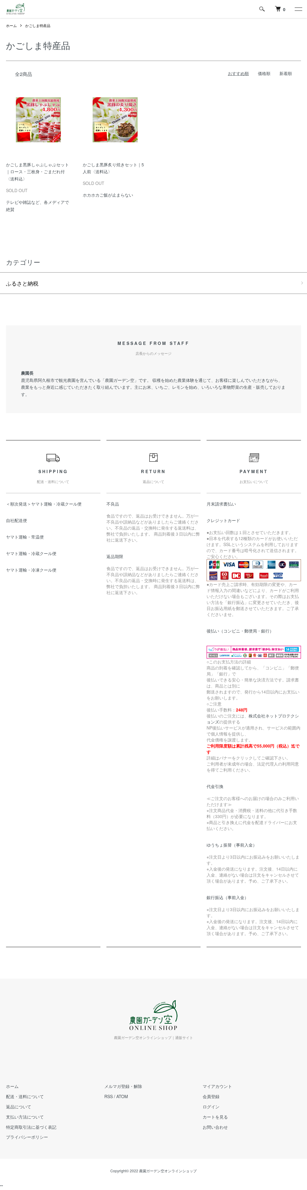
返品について (18, 1107)
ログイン (211, 1107)
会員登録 (211, 1096)
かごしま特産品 (37, 25)
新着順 (285, 73)
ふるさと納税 (22, 283)
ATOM (122, 1096)
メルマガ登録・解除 (123, 1086)
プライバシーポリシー (27, 1137)
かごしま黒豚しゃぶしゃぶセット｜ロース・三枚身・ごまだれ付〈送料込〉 (37, 172)
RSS (108, 1096)
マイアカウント (217, 1086)
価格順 (264, 73)
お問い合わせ (215, 1127)
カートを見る (215, 1117)
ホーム (11, 25)
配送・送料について (25, 1096)
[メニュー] (298, 9)
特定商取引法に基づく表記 (31, 1127)
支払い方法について (25, 1117)
